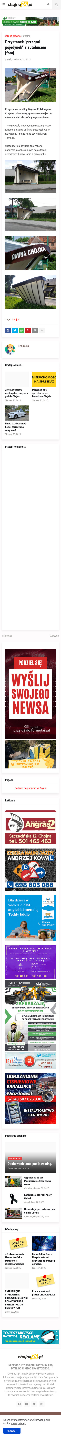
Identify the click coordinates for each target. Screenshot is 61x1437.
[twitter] (34, 1404)
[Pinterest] (28, 330)
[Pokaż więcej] (42, 330)
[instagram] (42, 1404)
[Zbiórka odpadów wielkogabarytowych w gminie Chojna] (17, 379)
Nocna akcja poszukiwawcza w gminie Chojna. (39, 1211)
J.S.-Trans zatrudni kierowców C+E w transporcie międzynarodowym (14, 1259)
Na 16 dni (41, 788)
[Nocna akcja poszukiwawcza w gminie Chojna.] (13, 1213)
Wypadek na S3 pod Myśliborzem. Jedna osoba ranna (37, 1181)
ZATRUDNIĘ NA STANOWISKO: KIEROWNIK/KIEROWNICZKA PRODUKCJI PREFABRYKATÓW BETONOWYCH (16, 1300)
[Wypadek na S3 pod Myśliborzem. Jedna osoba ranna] (13, 1181)
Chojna (26, 36)
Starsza (53, 635)
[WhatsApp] (21, 330)
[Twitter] (15, 330)
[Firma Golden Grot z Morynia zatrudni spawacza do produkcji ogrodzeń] (44, 1243)
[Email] (35, 330)
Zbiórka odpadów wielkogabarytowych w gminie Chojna (16, 393)
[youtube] (27, 1404)
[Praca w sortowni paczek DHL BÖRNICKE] (44, 1281)
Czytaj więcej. (18, 1423)
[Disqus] (30, 495)
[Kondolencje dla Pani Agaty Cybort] (13, 1198)
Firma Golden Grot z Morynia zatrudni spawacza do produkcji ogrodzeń (43, 1259)
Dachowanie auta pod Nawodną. (30, 1164)
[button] (4, 4)
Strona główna (13, 36)
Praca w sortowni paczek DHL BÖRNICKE (43, 1293)
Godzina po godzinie (25, 788)
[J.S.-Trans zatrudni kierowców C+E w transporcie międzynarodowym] (17, 1243)
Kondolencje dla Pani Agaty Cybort (38, 1196)
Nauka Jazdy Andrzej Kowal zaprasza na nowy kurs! (15, 427)
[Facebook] (8, 330)
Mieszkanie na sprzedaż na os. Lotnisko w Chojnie (41, 393)
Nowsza (7, 635)
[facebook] (19, 1404)
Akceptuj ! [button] (12, 1430)
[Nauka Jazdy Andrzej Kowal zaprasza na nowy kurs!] (17, 413)
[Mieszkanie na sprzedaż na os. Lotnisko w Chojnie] (44, 379)
